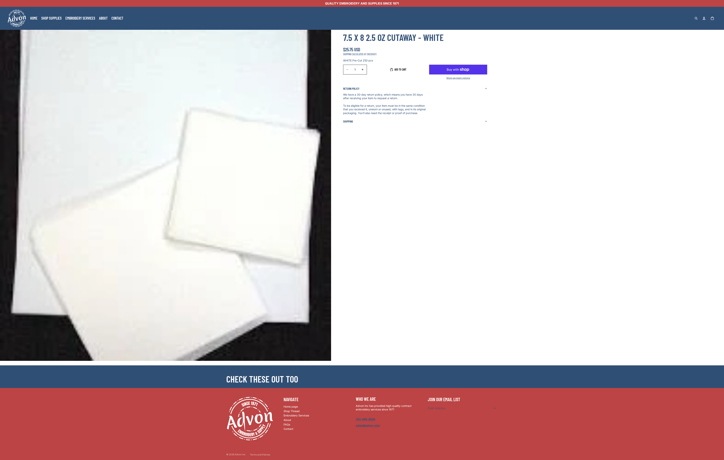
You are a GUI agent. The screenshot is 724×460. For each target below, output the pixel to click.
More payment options (458, 78)
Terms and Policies (260, 454)
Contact (288, 428)
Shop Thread (292, 411)
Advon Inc (240, 454)
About (287, 420)
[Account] (704, 18)
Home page (291, 406)
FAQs (287, 424)
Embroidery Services (296, 415)
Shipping (348, 121)
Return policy (351, 88)
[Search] (696, 18)
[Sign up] (494, 408)
